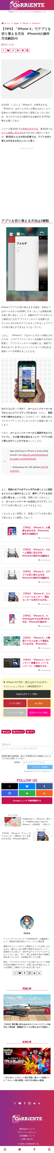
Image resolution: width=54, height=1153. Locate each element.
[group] (27, 1011)
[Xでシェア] (3, 50)
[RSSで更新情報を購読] (44, 793)
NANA (27, 933)
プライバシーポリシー (27, 1132)
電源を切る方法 (30, 129)
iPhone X (20, 731)
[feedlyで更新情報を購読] (27, 793)
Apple (7, 731)
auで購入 (39, 703)
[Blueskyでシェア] (8, 50)
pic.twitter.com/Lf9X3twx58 (23, 459)
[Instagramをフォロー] (9, 793)
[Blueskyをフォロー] (27, 786)
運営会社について (27, 1129)
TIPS (31, 731)
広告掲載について (27, 1136)
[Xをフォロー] (9, 786)
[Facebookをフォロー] (44, 786)
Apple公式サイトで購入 (27, 694)
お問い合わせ (27, 1139)
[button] (28, 50)
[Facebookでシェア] (13, 50)
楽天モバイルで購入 (39, 712)
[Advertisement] (27, 178)
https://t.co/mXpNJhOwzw (34, 455)
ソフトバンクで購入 (15, 712)
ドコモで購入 (15, 703)
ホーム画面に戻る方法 (12, 133)
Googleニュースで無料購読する (27, 800)
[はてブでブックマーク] (18, 50)
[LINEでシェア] (23, 50)
